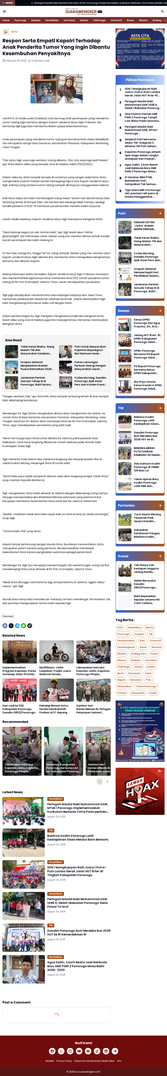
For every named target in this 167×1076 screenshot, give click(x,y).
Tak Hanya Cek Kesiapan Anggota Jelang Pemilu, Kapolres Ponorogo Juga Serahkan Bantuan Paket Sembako (147, 569)
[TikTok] (97, 1051)
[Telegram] (17, 625)
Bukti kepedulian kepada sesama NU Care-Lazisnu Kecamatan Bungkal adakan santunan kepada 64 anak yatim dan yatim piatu (147, 600)
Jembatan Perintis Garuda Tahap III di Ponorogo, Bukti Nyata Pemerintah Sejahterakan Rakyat (36, 381)
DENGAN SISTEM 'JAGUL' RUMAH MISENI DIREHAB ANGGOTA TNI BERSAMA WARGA (145, 226)
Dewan (84, 20)
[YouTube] (79, 1051)
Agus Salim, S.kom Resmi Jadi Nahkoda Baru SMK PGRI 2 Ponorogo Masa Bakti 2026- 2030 (77, 966)
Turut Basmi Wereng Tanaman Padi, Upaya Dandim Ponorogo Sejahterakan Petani (147, 518)
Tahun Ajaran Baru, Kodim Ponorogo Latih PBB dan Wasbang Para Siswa (146, 483)
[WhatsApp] (23, 625)
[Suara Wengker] (83, 11)
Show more (56, 991)
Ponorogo (20, 20)
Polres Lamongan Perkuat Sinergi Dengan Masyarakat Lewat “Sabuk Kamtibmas (90, 366)
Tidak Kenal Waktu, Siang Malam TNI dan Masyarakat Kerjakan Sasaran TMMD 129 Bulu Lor (37, 350)
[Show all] (160, 213)
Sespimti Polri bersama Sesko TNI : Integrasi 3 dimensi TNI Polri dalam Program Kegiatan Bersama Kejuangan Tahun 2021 (143, 143)
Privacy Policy (64, 1061)
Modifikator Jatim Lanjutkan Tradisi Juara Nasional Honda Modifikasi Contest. (55, 671)
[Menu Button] (4, 11)
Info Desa (69, 20)
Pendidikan (52, 20)
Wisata (143, 20)
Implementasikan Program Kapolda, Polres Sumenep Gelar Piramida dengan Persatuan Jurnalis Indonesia (19, 671)
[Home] (5, 31)
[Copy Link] (29, 625)
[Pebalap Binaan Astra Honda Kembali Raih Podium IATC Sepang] (56, 690)
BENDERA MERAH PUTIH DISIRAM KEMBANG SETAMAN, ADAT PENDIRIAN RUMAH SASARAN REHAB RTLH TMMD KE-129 (147, 452)
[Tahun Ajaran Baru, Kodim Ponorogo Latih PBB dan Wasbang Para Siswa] (124, 484)
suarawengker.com (89, 1071)
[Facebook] (4, 625)
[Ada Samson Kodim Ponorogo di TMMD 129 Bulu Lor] (124, 468)
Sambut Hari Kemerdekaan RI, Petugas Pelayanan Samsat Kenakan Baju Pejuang (93, 709)
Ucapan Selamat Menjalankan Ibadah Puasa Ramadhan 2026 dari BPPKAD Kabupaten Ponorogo (37, 366)
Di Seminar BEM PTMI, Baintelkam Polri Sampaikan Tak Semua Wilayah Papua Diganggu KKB (142, 181)
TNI (51, 830)
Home (5, 20)
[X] (11, 625)
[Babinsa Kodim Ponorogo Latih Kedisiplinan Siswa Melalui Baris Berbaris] (23, 843)
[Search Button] (162, 11)
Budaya (35, 20)
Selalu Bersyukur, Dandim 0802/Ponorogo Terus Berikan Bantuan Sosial (145, 584)
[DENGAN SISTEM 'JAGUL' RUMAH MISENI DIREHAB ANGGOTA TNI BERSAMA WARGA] (124, 227)
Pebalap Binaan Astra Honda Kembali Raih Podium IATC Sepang (53, 709)
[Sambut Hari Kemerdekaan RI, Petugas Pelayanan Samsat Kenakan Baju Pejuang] (93, 690)
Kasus (130, 20)
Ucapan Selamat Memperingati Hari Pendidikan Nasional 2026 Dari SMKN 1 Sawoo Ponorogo (147, 272)
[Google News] (88, 1051)
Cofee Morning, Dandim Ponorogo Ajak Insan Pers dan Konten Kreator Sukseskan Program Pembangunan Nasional (91, 381)
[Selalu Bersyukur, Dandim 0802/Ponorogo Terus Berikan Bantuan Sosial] (124, 585)
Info (119, 1061)
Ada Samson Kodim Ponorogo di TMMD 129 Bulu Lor (147, 467)
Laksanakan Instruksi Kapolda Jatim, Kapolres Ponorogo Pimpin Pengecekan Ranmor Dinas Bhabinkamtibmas (93, 671)
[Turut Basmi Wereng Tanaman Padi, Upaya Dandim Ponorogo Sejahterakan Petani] (124, 519)
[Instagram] (70, 1051)
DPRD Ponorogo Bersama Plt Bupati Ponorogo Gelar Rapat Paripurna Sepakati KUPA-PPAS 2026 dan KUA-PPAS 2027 (148, 354)
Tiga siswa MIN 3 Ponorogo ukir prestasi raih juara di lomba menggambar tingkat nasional (143, 193)
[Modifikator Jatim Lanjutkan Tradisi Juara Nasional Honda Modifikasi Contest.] (56, 652)
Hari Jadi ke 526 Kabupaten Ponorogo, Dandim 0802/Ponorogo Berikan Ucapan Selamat (18, 709)
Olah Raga (99, 20)
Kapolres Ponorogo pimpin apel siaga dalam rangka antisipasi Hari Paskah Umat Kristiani (143, 155)
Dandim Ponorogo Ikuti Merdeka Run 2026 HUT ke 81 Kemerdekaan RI (79, 932)
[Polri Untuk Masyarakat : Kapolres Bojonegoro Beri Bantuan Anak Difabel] (65, 351)
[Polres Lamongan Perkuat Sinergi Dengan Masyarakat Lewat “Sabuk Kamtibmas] (65, 367)
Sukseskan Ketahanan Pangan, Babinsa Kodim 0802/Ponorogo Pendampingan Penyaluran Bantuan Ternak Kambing (147, 533)
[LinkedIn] (106, 1051)
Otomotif (116, 20)
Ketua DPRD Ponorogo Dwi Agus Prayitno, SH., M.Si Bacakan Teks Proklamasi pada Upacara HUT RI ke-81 (147, 323)
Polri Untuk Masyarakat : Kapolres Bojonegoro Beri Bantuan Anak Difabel (91, 350)
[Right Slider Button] (163, 20)
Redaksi (50, 1061)
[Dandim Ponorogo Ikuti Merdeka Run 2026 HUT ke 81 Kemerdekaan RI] (23, 938)
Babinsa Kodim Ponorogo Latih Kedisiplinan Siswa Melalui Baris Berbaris (77, 838)
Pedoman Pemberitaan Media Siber (94, 1061)
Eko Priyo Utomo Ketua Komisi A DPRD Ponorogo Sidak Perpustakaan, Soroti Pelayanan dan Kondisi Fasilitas (148, 385)
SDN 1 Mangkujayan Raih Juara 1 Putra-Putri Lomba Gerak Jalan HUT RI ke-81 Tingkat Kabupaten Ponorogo (76, 871)
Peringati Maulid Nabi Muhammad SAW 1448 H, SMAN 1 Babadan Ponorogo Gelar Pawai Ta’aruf (77, 903)
